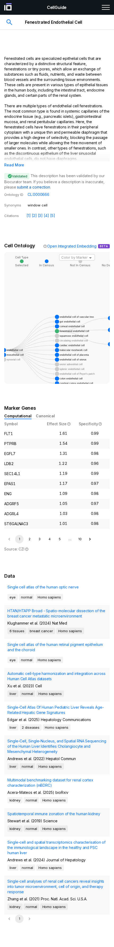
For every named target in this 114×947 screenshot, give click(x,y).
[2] (34, 215)
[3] (40, 215)
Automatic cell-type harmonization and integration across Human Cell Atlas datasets (56, 676)
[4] (46, 215)
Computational (18, 416)
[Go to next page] (90, 539)
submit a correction (33, 187)
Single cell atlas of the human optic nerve (43, 587)
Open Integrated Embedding (72, 246)
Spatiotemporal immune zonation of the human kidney (53, 813)
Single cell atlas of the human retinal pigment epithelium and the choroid (55, 647)
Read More (14, 165)
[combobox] (77, 257)
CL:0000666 (38, 194)
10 (80, 539)
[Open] (90, 257)
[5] (52, 215)
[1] (29, 215)
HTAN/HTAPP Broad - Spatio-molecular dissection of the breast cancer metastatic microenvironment (56, 613)
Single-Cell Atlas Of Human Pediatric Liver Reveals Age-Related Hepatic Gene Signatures (55, 710)
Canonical (45, 416)
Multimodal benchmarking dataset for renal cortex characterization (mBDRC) (50, 782)
